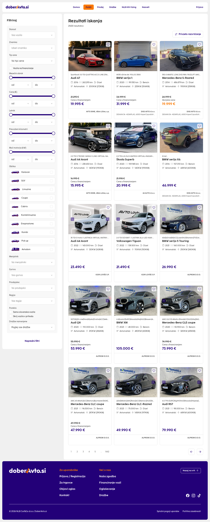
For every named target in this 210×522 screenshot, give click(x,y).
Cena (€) (13, 92)
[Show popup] (52, 35)
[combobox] (29, 35)
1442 (107, 451)
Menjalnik (13, 256)
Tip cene (13, 55)
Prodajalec (14, 282)
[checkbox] (10, 68)
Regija (12, 295)
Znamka (13, 42)
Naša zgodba (107, 476)
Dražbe (103, 495)
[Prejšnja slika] (72, 56)
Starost (12, 29)
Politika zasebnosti (192, 511)
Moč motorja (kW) (17, 148)
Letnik (12, 110)
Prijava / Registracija (72, 476)
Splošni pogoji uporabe (168, 511)
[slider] (11, 77)
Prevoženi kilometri (18, 129)
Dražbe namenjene (18, 321)
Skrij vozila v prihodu (23, 316)
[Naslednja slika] (107, 56)
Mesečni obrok (16, 73)
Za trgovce (66, 482)
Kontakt (64, 495)
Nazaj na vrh (189, 470)
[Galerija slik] (90, 56)
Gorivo (12, 269)
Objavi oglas (67, 489)
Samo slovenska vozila (24, 312)
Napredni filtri (32, 341)
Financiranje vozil (110, 482)
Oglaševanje (107, 489)
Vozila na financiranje (23, 68)
